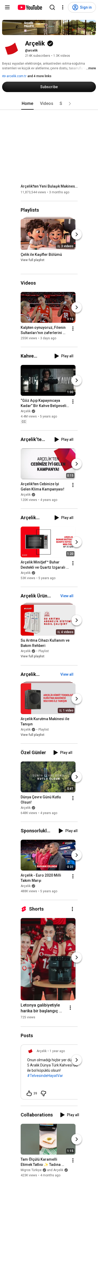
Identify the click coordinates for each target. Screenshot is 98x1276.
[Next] (76, 234)
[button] (70, 103)
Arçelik (26, 411)
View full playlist (32, 260)
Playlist (43, 651)
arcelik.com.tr (16, 76)
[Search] (52, 7)
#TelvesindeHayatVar (45, 1076)
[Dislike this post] (43, 1093)
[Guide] (7, 7)
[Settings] (63, 7)
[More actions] (73, 328)
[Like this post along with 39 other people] (29, 1093)
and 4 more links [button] (39, 76)
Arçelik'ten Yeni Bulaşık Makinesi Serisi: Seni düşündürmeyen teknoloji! (49, 186)
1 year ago (57, 1051)
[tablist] (49, 103)
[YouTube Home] (30, 7)
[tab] (27, 103)
